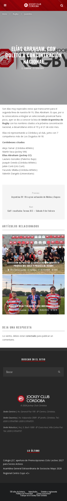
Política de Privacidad (24, 493)
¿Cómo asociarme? (43, 493)
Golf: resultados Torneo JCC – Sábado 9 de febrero (31, 209)
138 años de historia (17, 492)
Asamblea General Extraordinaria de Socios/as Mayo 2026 (32, 468)
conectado (31, 335)
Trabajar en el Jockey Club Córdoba (33, 495)
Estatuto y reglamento (49, 492)
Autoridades (33, 492)
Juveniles (27, 68)
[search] (59, 372)
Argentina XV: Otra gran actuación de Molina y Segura (35, 195)
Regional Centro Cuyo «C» (16, 473)
